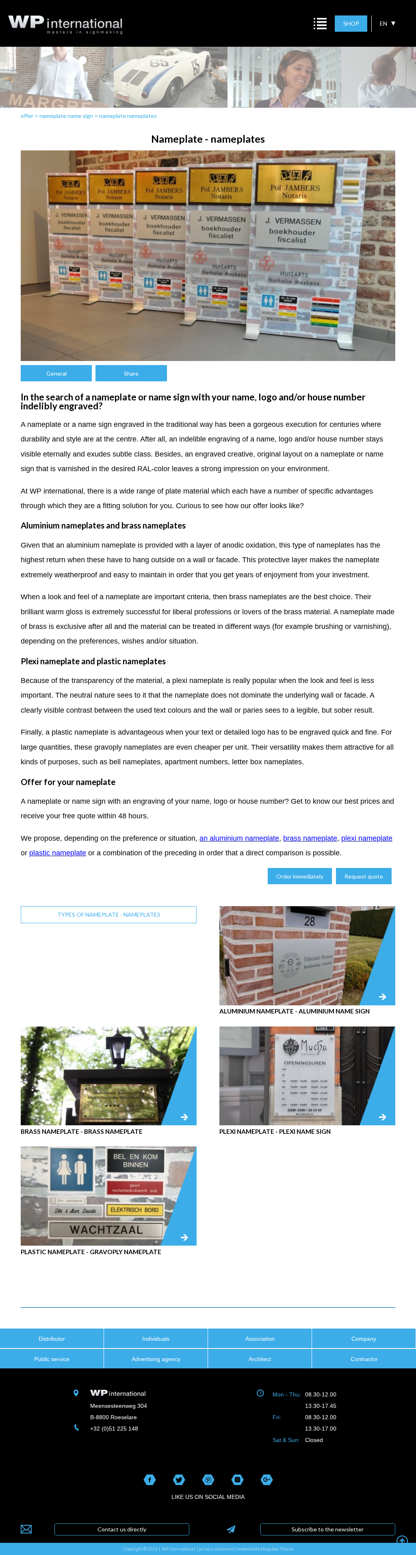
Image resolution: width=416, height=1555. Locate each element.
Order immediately (299, 876)
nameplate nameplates (128, 115)
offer (27, 115)
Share (131, 373)
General (56, 373)
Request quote (363, 876)
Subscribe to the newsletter (328, 1529)
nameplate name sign (66, 115)
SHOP (351, 23)
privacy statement (216, 1548)
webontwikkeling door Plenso (265, 1548)
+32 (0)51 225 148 (114, 1428)
